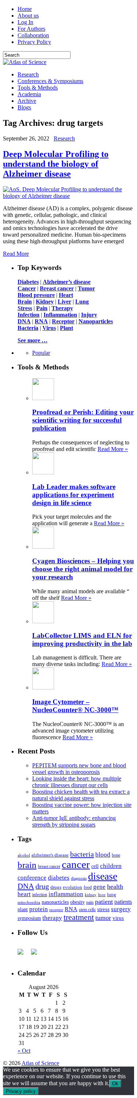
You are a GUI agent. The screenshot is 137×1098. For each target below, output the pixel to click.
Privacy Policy (34, 42)
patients (123, 902)
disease (102, 876)
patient (104, 901)
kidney (90, 894)
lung (111, 894)
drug (42, 886)
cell (95, 866)
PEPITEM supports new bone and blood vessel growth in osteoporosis (79, 768)
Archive (27, 101)
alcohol (24, 855)
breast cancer (49, 866)
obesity (77, 902)
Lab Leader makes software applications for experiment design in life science (73, 495)
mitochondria (29, 902)
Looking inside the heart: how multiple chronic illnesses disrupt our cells (76, 781)
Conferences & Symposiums (50, 81)
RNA (71, 909)
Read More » (113, 449)
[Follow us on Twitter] (37, 954)
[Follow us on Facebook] (23, 954)
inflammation (66, 894)
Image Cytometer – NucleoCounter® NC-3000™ (75, 706)
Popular (41, 353)
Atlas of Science (40, 1063)
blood (102, 854)
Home (25, 9)
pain (90, 902)
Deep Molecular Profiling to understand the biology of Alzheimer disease (56, 163)
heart (24, 894)
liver (102, 894)
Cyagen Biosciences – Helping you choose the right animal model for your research (83, 569)
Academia (29, 94)
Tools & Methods (38, 87)
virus (118, 918)
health (115, 886)
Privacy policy (21, 1091)
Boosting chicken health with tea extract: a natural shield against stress (81, 795)
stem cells (87, 909)
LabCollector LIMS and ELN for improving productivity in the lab (82, 639)
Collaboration (33, 35)
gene (99, 886)
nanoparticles (55, 902)
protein (38, 909)
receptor (56, 909)
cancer (76, 864)
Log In (25, 22)
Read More (16, 254)
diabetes (58, 877)
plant (23, 909)
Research (28, 74)
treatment (79, 917)
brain (27, 865)
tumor (103, 917)
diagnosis (79, 878)
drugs (55, 887)
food (88, 887)
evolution (72, 887)
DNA (26, 886)
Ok (115, 1083)
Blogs (24, 107)
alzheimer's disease (50, 855)
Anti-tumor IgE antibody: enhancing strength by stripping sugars (74, 821)
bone (116, 855)
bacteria (82, 854)
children (111, 865)
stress (103, 909)
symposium (29, 918)
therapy (52, 917)
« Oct (24, 1051)
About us (28, 15)
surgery (121, 909)
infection (39, 894)
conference (32, 877)
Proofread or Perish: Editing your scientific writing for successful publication (83, 420)
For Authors (31, 29)
